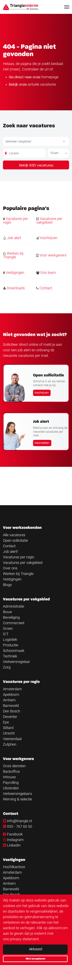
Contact (45, 288)
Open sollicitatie (15, 540)
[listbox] (58, 153)
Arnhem (9, 700)
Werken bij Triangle (13, 255)
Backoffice (11, 771)
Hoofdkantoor (14, 867)
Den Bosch (11, 711)
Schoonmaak (13, 650)
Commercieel (13, 623)
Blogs (7, 585)
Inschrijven (48, 238)
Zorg (7, 667)
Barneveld (11, 705)
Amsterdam (12, 689)
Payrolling (11, 782)
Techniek (10, 656)
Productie (10, 645)
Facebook (15, 834)
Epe (6, 722)
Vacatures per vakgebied (49, 220)
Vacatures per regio (15, 220)
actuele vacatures (42, 84)
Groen (8, 628)
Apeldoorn (11, 694)
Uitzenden (11, 788)
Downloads (15, 288)
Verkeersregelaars (17, 793)
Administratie (13, 606)
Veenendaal (12, 739)
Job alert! (10, 551)
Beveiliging (11, 617)
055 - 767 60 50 (19, 826)
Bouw (7, 612)
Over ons (10, 568)
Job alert (13, 238)
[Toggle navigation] (67, 7)
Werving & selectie (17, 799)
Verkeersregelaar (16, 661)
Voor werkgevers (52, 255)
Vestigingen (14, 272)
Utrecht (9, 733)
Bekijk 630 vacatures (36, 165)
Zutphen (9, 744)
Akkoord (35, 949)
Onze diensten (14, 766)
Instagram (15, 840)
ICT (5, 634)
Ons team (47, 272)
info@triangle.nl (19, 821)
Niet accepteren (35, 958)
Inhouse (9, 777)
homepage (50, 77)
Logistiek (10, 639)
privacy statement (24, 939)
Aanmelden (42, 443)
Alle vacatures (14, 535)
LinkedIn (13, 845)
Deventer (10, 716)
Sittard (8, 728)
